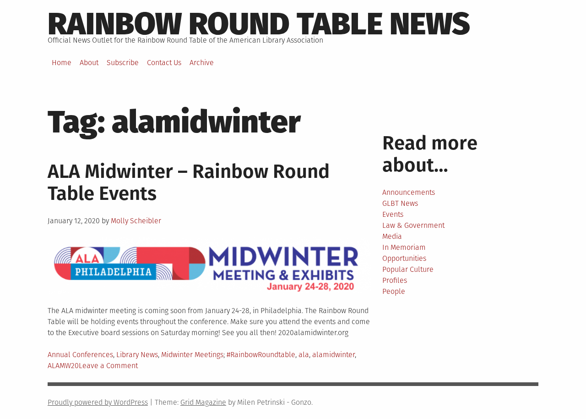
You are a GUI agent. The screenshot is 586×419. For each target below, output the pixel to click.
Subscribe (123, 62)
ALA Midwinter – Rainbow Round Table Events (189, 182)
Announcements (408, 192)
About (89, 62)
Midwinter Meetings (192, 354)
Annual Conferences (80, 354)
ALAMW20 (63, 365)
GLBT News (400, 203)
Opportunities (404, 258)
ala (303, 354)
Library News (137, 354)
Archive (202, 62)
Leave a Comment (108, 365)
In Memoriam (404, 247)
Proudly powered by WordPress (98, 402)
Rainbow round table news (259, 24)
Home (61, 62)
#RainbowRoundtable (261, 354)
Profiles (394, 280)
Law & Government (413, 225)
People (393, 291)
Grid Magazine (203, 402)
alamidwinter (333, 354)
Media (392, 236)
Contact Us (164, 62)
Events (392, 214)
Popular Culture (408, 269)
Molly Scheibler (136, 220)
